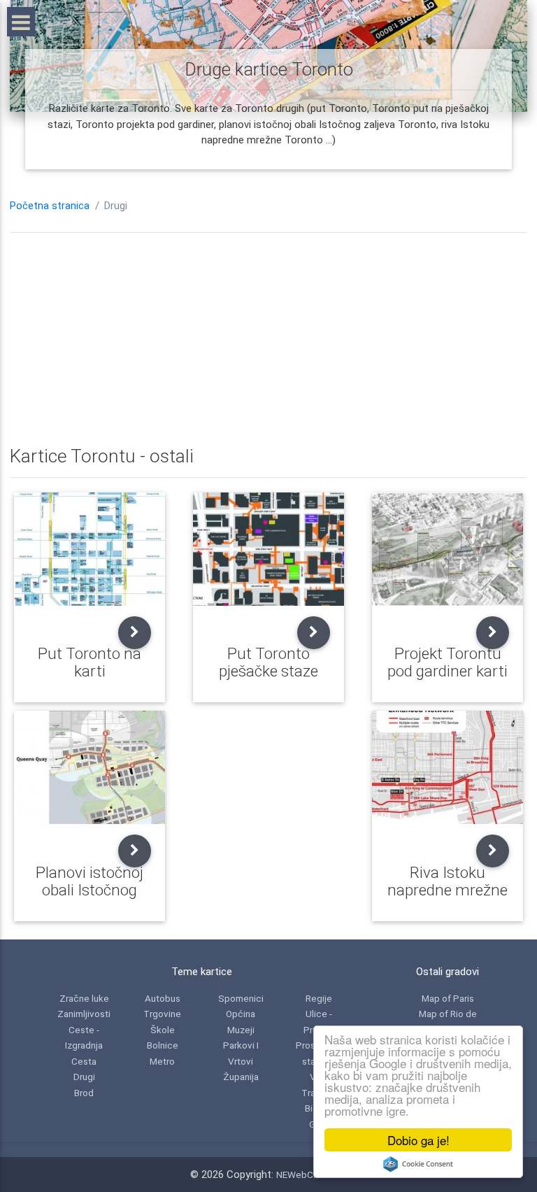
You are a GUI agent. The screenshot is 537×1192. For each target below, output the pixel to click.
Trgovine (162, 1013)
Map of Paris (448, 998)
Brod (84, 1092)
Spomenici (241, 998)
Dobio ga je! (418, 1140)
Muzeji (241, 1029)
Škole (162, 1029)
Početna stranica (50, 205)
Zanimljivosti (83, 1013)
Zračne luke (84, 998)
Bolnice (162, 1045)
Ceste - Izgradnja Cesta (84, 1045)
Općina (240, 1013)
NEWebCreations (312, 1174)
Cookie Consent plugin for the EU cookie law (418, 1164)
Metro (162, 1061)
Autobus (162, 998)
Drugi (84, 1076)
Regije (319, 998)
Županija (241, 1076)
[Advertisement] (268, 341)
